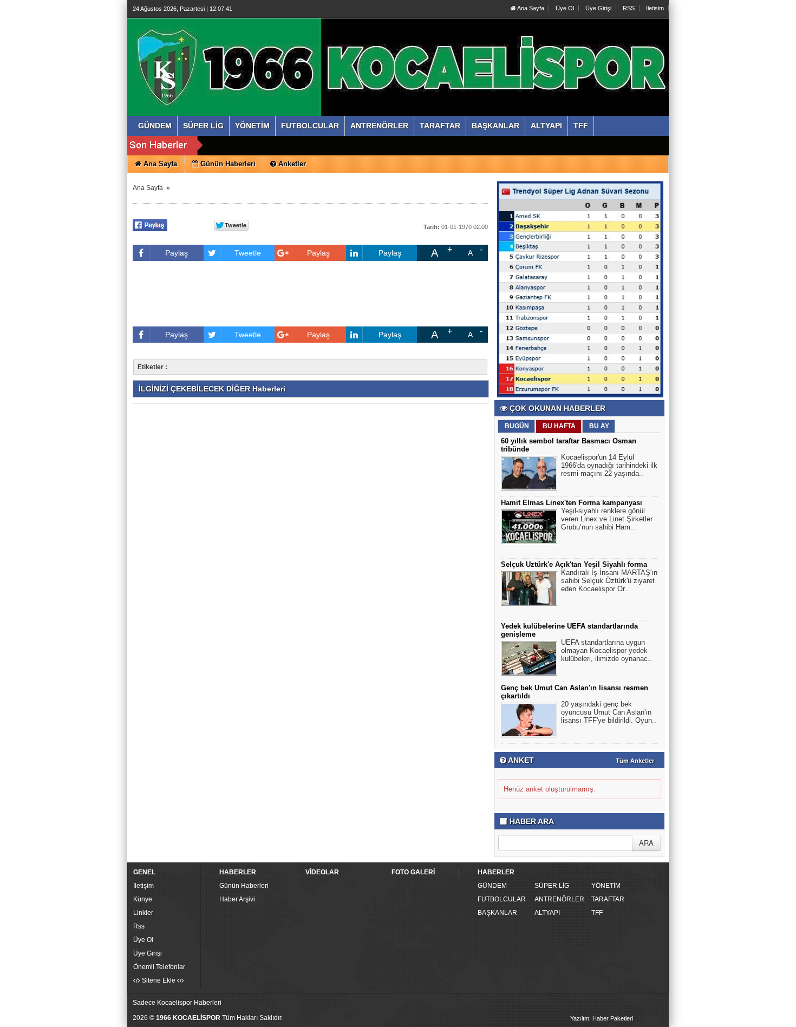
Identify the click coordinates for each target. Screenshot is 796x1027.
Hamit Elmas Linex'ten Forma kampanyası (571, 503)
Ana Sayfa (530, 8)
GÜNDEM (492, 885)
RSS (629, 8)
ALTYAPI (547, 913)
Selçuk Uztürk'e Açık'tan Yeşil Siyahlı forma (574, 564)
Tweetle (247, 252)
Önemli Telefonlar (159, 967)
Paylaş (176, 252)
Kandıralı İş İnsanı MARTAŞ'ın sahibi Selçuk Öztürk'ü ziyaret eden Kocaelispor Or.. (609, 580)
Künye (142, 899)
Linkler (143, 913)
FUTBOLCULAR (502, 899)
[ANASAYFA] (251, 56)
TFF (597, 913)
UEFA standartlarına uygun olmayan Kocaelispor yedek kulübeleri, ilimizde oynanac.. (606, 650)
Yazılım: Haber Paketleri (601, 1018)
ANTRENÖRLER (559, 899)
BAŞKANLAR (497, 913)
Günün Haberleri (244, 885)
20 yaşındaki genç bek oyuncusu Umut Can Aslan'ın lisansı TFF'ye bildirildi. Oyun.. (608, 712)
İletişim (143, 885)
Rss (139, 926)
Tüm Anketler (635, 760)
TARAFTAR (607, 899)
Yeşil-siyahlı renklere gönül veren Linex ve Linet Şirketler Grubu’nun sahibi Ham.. (607, 519)
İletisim (655, 8)
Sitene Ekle (158, 980)
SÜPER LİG (551, 885)
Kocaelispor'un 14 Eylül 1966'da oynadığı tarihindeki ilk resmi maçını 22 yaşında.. (609, 465)
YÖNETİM (606, 885)
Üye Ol (565, 8)
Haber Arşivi (237, 899)
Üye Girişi (598, 8)
